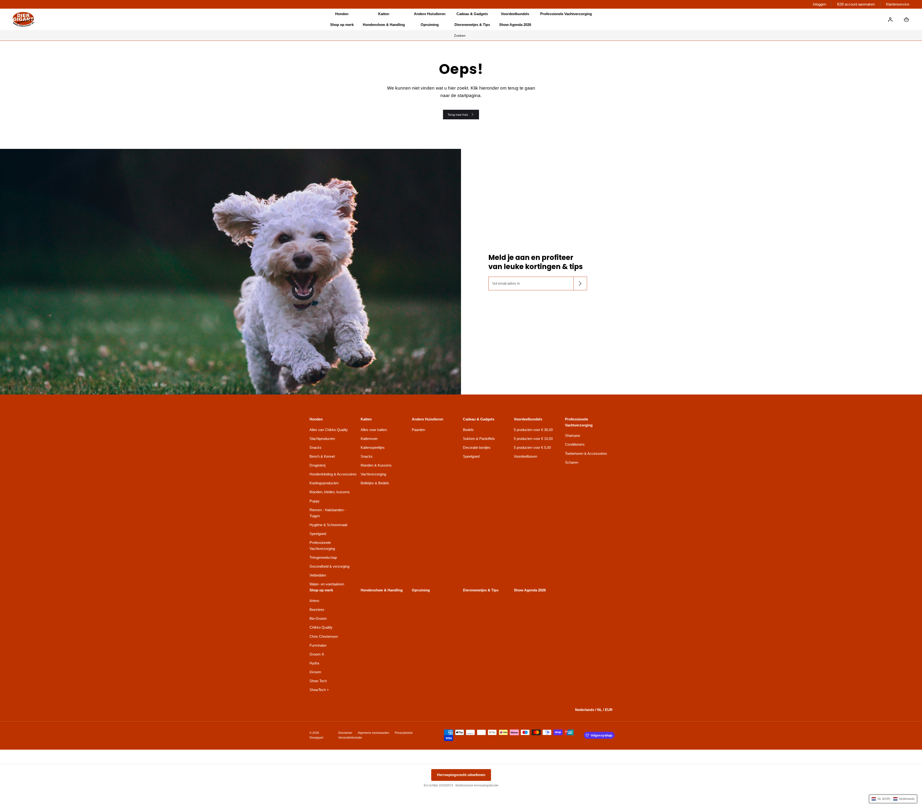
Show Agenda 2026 (515, 25)
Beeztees (316, 610)
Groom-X (316, 654)
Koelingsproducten (324, 483)
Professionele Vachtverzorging (322, 546)
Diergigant (316, 737)
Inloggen (819, 4)
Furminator (318, 645)
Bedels (468, 430)
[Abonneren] (580, 283)
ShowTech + (319, 690)
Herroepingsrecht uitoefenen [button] (461, 775)
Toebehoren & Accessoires (586, 453)
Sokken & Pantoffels (479, 439)
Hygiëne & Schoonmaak (328, 525)
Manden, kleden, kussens (329, 492)
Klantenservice (897, 4)
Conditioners (575, 444)
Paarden (418, 430)
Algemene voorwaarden (373, 733)
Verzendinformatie (350, 737)
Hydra (314, 663)
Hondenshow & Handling (384, 25)
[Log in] (890, 19)
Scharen (571, 462)
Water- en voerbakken (326, 584)
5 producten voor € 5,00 (532, 447)
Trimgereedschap (323, 557)
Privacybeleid (403, 733)
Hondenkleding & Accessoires (333, 474)
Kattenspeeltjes (373, 447)
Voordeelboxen (525, 456)
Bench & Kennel (322, 456)
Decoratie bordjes (477, 447)
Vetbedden (317, 575)
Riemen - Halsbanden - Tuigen (327, 513)
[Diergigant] (23, 19)
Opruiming (430, 25)
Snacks (315, 447)
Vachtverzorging (373, 474)
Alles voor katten (374, 430)
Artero (314, 601)
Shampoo (572, 435)
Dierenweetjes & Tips (472, 25)
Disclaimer (345, 733)
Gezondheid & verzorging (329, 566)
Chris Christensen (323, 636)
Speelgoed (317, 534)
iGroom (315, 672)
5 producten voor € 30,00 (533, 430)
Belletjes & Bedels (375, 483)
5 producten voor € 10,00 (533, 439)
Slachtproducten (322, 439)
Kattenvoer (369, 439)
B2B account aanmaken (856, 4)
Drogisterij (317, 465)
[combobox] (461, 35)
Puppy (314, 501)
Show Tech (318, 681)
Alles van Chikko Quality (328, 430)
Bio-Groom (318, 618)
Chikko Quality (321, 627)
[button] (342, 14)
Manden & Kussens (376, 465)
